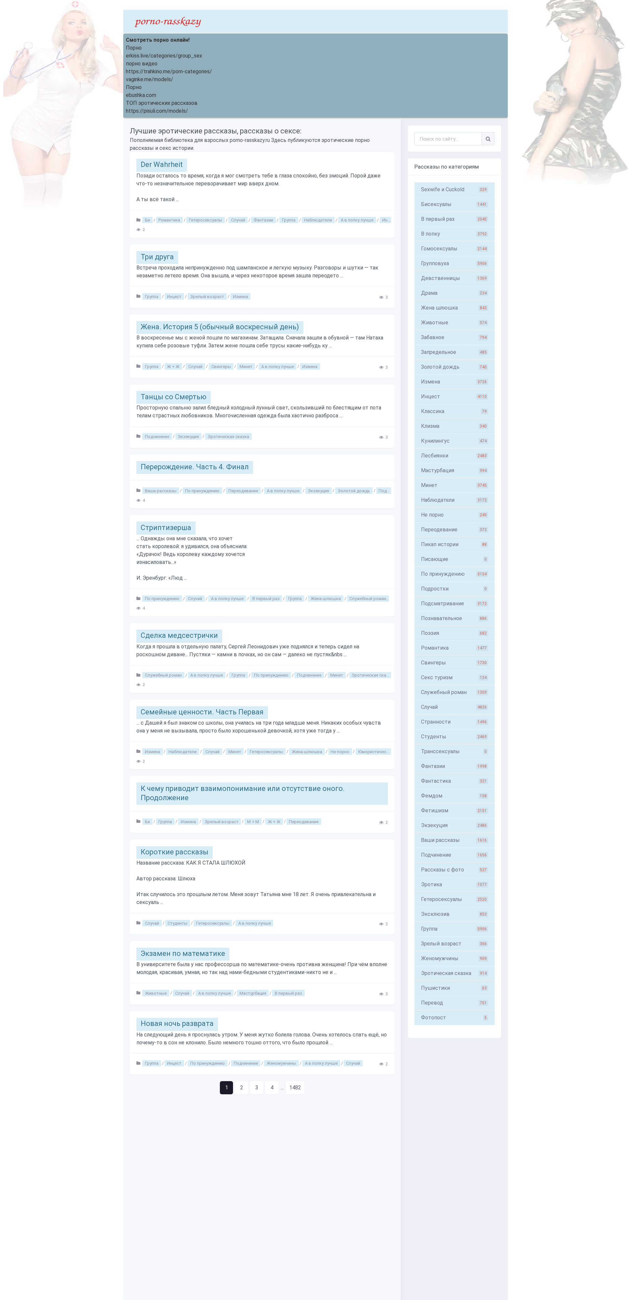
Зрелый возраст (207, 296)
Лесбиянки (454, 456)
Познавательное (454, 618)
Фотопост (454, 1017)
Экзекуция (188, 436)
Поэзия (454, 633)
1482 (295, 1087)
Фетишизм (454, 810)
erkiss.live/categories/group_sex (164, 56)
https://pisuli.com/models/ (157, 111)
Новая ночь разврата (177, 1023)
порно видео (141, 63)
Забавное (454, 337)
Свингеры (221, 366)
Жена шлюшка (454, 308)
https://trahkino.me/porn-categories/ (169, 71)
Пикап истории (454, 544)
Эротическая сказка (228, 436)
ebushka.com (141, 95)
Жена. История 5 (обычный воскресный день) (220, 327)
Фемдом (454, 796)
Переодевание (243, 490)
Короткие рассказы (174, 852)
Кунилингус (454, 441)
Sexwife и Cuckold (454, 189)
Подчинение (157, 436)
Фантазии (263, 220)
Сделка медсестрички (179, 635)
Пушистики (454, 988)
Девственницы (454, 278)
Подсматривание (454, 603)
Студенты (177, 922)
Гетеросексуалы (205, 220)
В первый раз (266, 598)
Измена (240, 296)
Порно (134, 48)
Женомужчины (281, 1063)
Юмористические (375, 751)
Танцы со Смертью (173, 397)
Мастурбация (253, 992)
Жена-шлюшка (326, 598)
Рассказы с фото (454, 870)
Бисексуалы (454, 204)
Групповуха (454, 263)
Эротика (454, 884)
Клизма (454, 426)
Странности (454, 722)
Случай (238, 220)
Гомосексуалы (454, 248)
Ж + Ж (173, 366)
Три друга (157, 257)
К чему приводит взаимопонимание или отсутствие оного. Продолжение (243, 793)
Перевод (454, 1003)
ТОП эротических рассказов (162, 103)
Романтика (169, 220)
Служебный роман (367, 598)
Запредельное (454, 352)
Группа (288, 220)
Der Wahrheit (162, 164)
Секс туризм (454, 677)
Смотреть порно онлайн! (158, 40)
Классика (454, 411)
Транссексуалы (454, 751)
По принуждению (202, 490)
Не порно (340, 751)
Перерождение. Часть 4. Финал (195, 467)
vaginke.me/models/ (149, 79)
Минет (246, 366)
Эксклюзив (454, 914)
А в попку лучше (357, 220)
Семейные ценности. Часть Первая (202, 712)
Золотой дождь (354, 490)
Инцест (389, 220)
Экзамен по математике (183, 953)
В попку (454, 234)
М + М (253, 821)
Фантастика (454, 781)
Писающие (454, 559)
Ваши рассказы (160, 490)
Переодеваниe (454, 529)
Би (147, 220)
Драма (454, 293)
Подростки (454, 589)
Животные (156, 992)
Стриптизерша (166, 527)
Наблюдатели (318, 220)
